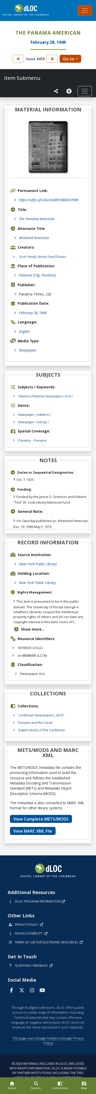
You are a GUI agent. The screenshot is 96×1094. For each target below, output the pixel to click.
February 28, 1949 (32, 312)
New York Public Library (38, 563)
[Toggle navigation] (85, 10)
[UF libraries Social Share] (56, 91)
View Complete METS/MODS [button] (41, 819)
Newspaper (28, 350)
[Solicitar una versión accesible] (70, 91)
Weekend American (34, 237)
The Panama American (37, 218)
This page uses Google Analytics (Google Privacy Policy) (48, 1040)
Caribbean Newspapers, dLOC (41, 715)
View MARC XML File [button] (32, 831)
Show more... (33, 629)
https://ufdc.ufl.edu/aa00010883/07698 (48, 199)
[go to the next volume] (52, 59)
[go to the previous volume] (18, 59)
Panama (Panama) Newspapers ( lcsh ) (45, 396)
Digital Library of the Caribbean (41, 730)
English (24, 331)
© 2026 (48, 1070)
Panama (24, 440)
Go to (68, 59)
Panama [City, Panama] (37, 275)
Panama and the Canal (35, 722)
